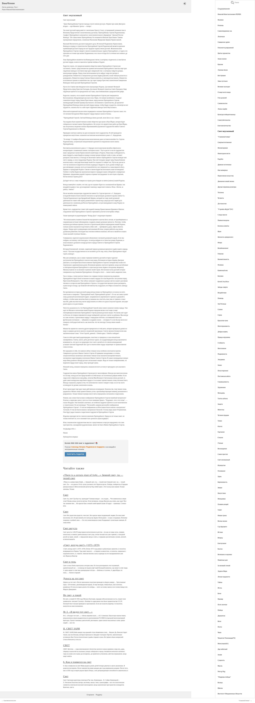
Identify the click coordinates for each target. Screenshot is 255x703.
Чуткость (221, 198)
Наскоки (220, 20)
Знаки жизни (222, 59)
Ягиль (220, 588)
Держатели (221, 616)
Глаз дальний (222, 98)
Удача (219, 476)
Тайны (220, 582)
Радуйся (220, 159)
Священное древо (224, 42)
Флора (220, 242)
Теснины (221, 192)
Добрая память (223, 332)
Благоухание (222, 543)
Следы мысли (222, 215)
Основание (221, 471)
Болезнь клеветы (223, 226)
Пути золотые (222, 604)
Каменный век (223, 270)
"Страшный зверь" (224, 137)
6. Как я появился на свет (77, 662)
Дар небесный (222, 649)
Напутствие (222, 493)
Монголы (221, 410)
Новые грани (222, 515)
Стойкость (221, 343)
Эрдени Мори (222, 571)
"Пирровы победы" (224, 677)
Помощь (220, 298)
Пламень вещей (223, 504)
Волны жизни (222, 521)
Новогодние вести (224, 153)
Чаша (219, 632)
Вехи (219, 621)
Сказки (220, 309)
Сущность (221, 660)
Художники (222, 387)
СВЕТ (66, 645)
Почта (220, 627)
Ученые (220, 443)
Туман (220, 421)
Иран (219, 231)
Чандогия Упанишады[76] (226, 638)
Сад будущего (222, 526)
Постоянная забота (224, 376)
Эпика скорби (222, 109)
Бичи (219, 593)
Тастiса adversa (223, 398)
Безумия (220, 276)
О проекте (90, 695)
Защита (220, 404)
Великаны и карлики (225, 554)
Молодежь (221, 393)
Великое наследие (224, 87)
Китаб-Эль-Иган (223, 281)
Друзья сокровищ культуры (227, 187)
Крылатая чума (223, 320)
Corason (220, 437)
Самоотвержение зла (225, 31)
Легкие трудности (224, 577)
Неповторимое (223, 148)
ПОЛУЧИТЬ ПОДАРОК (75, 454)
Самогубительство (224, 120)
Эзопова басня (223, 70)
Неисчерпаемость (224, 326)
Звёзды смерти (223, 287)
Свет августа (70, 528)
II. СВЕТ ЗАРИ (71, 628)
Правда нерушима (224, 337)
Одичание (221, 432)
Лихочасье (221, 36)
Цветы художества (224, 53)
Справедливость (223, 382)
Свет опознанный (224, 460)
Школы (220, 688)
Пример (220, 599)
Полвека (220, 265)
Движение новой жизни (226, 181)
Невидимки (222, 499)
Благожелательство (224, 126)
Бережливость (222, 482)
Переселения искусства (226, 176)
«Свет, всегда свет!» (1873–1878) (81, 545)
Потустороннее (223, 371)
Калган (220, 549)
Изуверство (222, 465)
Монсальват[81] (223, 643)
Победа (220, 610)
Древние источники (224, 164)
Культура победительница (226, 114)
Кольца (220, 682)
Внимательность (223, 259)
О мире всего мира (224, 92)
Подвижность (222, 354)
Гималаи (220, 254)
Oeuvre (220, 426)
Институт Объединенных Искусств (230, 694)
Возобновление (223, 248)
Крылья (220, 64)
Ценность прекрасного (225, 237)
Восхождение (222, 449)
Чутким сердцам (223, 415)
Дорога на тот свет (73, 578)
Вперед (220, 538)
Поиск (234, 2)
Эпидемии (221, 359)
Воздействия (222, 293)
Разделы (99, 695)
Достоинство (222, 203)
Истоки (220, 532)
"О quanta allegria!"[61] (225, 209)
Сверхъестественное (224, 142)
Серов (220, 315)
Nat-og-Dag (221, 671)
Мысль (220, 666)
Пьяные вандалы (223, 220)
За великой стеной (224, 565)
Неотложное (222, 348)
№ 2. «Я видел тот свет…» (78, 611)
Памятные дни (223, 560)
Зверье (220, 488)
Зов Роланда (222, 304)
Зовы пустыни (223, 81)
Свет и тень (69, 561)
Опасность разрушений (226, 48)
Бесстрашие (222, 75)
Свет (65, 494)
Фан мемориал (223, 170)
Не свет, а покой (72, 595)
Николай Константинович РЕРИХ (229, 14)
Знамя (220, 655)
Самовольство (222, 103)
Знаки (220, 365)
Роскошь (220, 25)
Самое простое (223, 454)
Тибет (220, 510)
